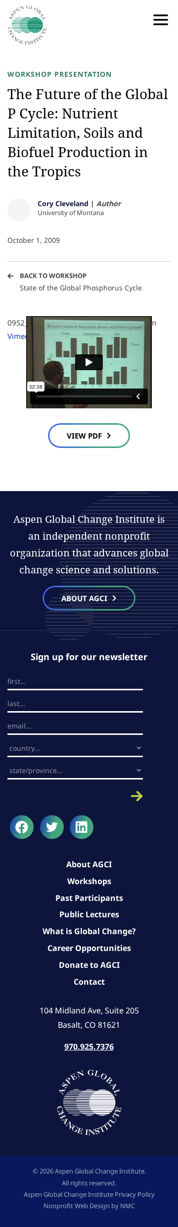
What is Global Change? (89, 931)
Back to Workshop (53, 275)
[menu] (160, 19)
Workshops (89, 881)
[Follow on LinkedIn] (81, 827)
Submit (75, 796)
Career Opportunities (89, 948)
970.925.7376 (89, 1046)
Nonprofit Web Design (77, 1205)
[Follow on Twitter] (52, 827)
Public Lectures (89, 914)
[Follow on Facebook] (22, 827)
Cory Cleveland (63, 203)
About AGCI (89, 864)
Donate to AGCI (89, 964)
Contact (89, 981)
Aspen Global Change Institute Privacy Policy (89, 1194)
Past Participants (89, 897)
